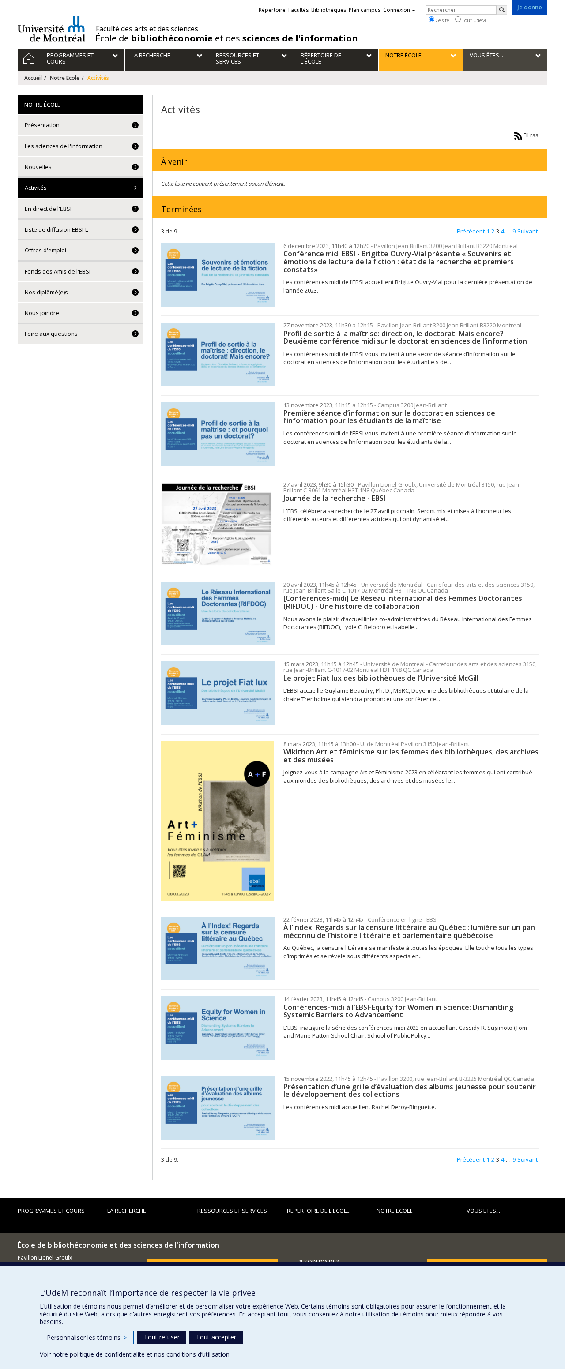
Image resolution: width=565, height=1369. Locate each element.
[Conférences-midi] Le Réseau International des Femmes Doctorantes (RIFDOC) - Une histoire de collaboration (402, 602)
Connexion (396, 10)
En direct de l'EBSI (48, 209)
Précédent (471, 231)
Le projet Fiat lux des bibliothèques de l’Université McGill (380, 678)
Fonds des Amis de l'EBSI (57, 271)
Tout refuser (162, 1337)
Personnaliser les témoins (87, 1337)
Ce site (441, 20)
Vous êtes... (483, 1211)
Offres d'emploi (45, 250)
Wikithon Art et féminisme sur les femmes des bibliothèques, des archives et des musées (411, 756)
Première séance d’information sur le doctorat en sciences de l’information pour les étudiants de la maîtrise (389, 417)
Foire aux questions (51, 334)
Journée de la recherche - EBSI (334, 498)
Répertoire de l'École (318, 1211)
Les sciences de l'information (63, 146)
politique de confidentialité (107, 1354)
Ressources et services (232, 1211)
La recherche (126, 1211)
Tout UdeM (473, 20)
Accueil (33, 78)
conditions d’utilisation (198, 1354)
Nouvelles (38, 167)
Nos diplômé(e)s (46, 292)
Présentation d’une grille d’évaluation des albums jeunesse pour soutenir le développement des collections (409, 1090)
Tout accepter (216, 1337)
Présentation (42, 125)
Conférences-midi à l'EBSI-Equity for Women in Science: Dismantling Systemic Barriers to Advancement (398, 1011)
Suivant (527, 231)
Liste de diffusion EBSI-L (56, 229)
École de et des (226, 38)
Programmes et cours (51, 1211)
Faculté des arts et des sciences (147, 28)
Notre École (64, 78)
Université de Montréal (51, 28)
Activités (36, 187)
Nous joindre (42, 313)
